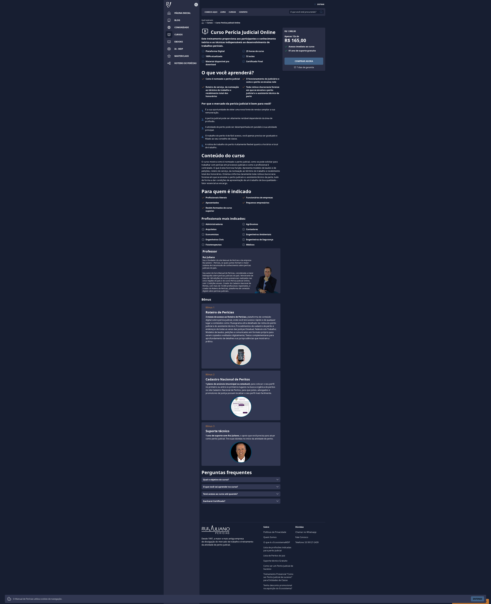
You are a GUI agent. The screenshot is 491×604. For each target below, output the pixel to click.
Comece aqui (211, 12)
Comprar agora (304, 61)
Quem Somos (270, 537)
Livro (223, 12)
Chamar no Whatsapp (305, 532)
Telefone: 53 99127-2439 (307, 542)
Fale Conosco (301, 537)
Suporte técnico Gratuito (275, 560)
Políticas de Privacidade (274, 532)
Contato (243, 12)
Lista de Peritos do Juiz (274, 555)
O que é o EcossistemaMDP (276, 542)
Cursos (232, 12)
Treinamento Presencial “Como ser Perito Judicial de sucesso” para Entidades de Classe (278, 577)
